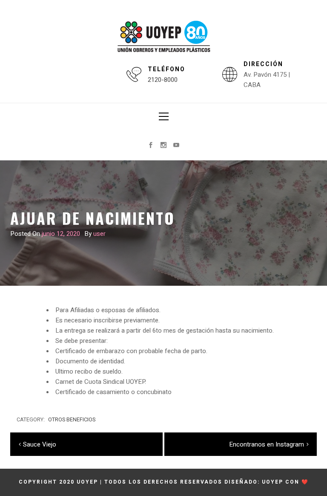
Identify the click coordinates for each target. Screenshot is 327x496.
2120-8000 (163, 79)
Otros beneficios (71, 419)
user (99, 233)
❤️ (305, 482)
